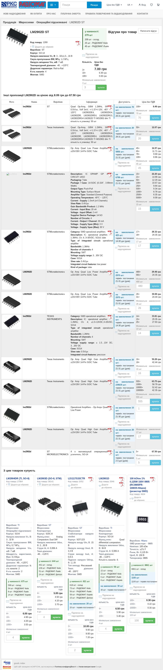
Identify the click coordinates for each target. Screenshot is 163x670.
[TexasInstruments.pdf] (110, 107)
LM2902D (27, 148)
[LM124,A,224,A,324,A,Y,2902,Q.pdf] (78, 43)
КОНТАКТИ (142, 14)
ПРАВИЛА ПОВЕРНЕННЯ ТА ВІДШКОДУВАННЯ (108, 14)
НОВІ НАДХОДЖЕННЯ (14, 14)
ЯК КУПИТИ (36, 14)
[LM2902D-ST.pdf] (110, 233)
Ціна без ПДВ (113, 5)
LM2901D (104, 478)
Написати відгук (148, 31)
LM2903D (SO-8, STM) (49, 478)
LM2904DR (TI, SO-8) (17, 478)
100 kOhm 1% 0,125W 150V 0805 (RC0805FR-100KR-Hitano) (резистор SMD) (139, 484)
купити (101, 87)
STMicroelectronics (56, 148)
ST (43, 50)
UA (128, 5)
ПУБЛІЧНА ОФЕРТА (71, 14)
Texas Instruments (55, 127)
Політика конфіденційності (65, 667)
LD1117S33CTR (76, 478)
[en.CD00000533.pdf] (110, 175)
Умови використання (86, 667)
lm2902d (27, 106)
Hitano (144, 541)
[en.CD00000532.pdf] (121, 479)
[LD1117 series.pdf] (90, 479)
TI (19, 525)
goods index (19, 663)
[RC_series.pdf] (152, 479)
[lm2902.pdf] (110, 149)
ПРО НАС (51, 14)
